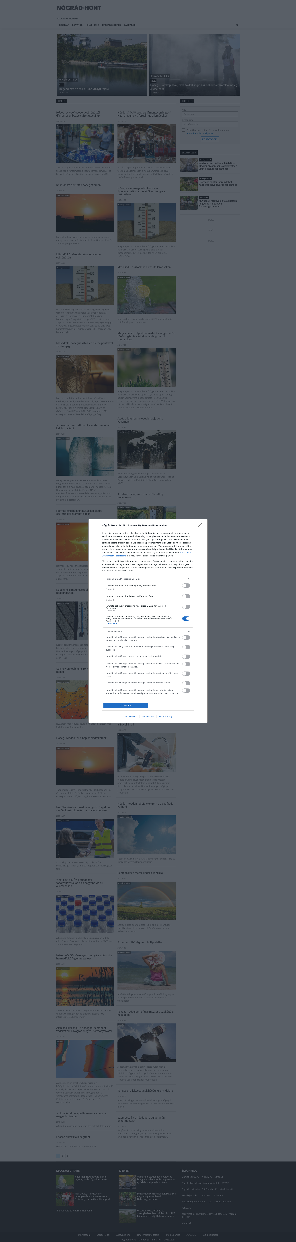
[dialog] (148, 621)
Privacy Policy (165, 716)
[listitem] (148, 578)
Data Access (148, 716)
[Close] (201, 526)
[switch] (186, 585)
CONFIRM (126, 705)
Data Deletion (130, 716)
